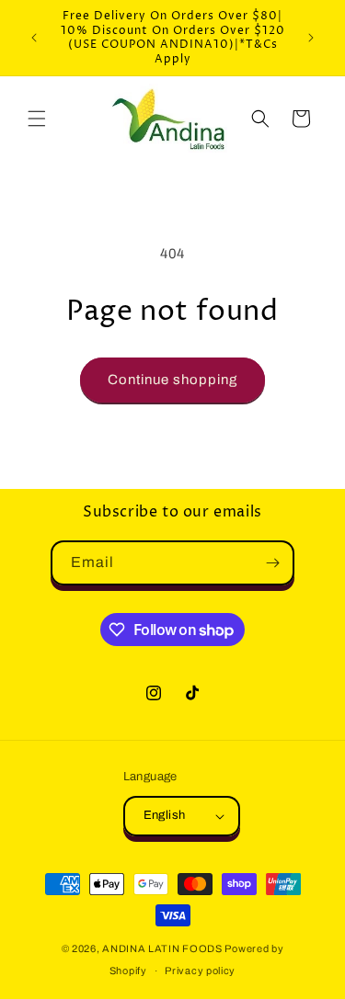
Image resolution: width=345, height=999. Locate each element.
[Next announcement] (311, 37)
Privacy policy (200, 970)
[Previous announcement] (34, 37)
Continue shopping (172, 379)
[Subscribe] (272, 562)
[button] (37, 118)
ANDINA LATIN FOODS (162, 948)
